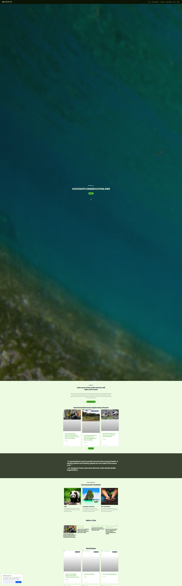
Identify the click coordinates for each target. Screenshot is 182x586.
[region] (12, 579)
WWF (65, 506)
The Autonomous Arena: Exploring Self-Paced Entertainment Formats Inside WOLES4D (97, 539)
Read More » (85, 442)
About (174, 1)
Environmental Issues (155, 1)
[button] (118, 523)
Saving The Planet (169, 1)
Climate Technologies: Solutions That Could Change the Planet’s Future (72, 575)
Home (149, 1)
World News (162, 1)
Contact (178, 1)
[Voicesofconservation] (8, 1)
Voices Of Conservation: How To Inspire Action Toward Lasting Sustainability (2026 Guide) (69, 531)
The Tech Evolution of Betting (82, 537)
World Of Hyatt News (89, 574)
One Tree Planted (105, 506)
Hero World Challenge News (109, 574)
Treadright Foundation (89, 506)
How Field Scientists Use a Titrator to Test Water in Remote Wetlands (109, 435)
